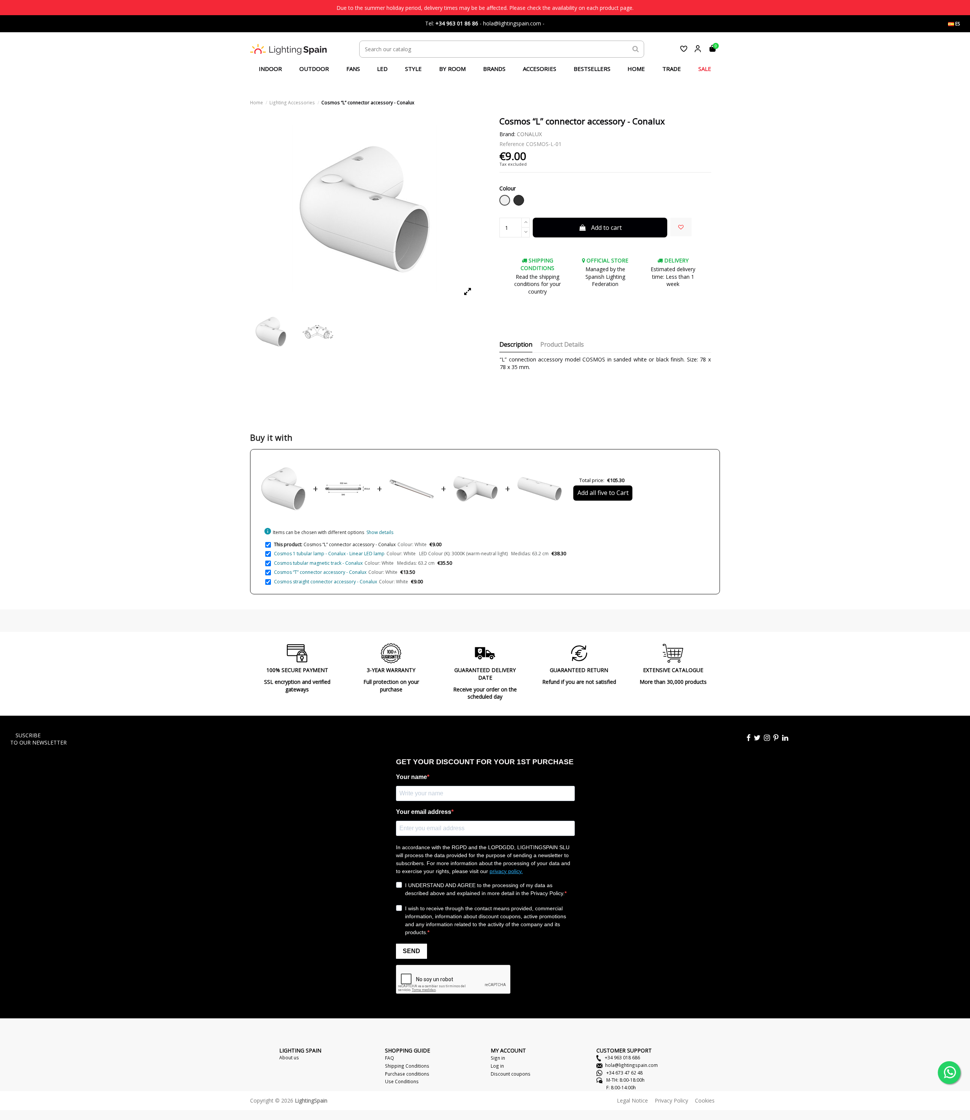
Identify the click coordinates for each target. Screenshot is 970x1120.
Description (515, 345)
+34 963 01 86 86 (456, 23)
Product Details (562, 345)
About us (289, 1057)
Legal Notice (632, 1100)
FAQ (389, 1058)
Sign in (498, 1058)
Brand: (507, 134)
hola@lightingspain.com (631, 1065)
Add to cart (606, 227)
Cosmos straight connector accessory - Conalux (325, 581)
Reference (511, 144)
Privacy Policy (671, 1100)
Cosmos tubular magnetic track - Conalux (318, 563)
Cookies (705, 1100)
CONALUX (529, 134)
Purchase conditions (407, 1074)
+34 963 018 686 (622, 1057)
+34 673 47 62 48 (624, 1073)
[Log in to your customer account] (697, 48)
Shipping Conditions (407, 1066)
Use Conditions (402, 1081)
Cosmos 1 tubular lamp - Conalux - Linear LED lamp (329, 553)
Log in (497, 1066)
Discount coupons (510, 1074)
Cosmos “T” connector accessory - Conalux (320, 572)
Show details (379, 532)
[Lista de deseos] (683, 48)
